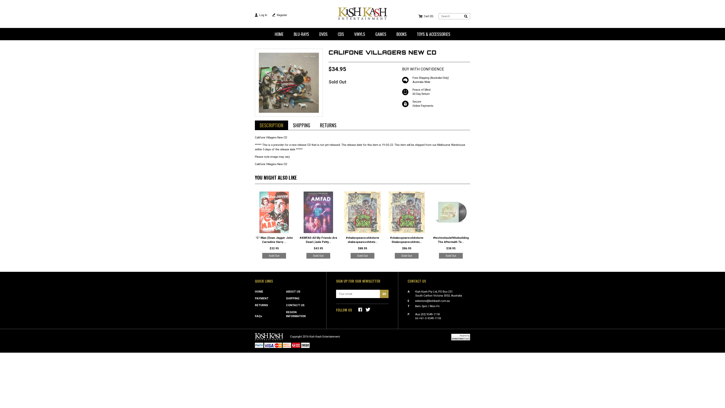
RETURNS (261, 305)
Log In (263, 15)
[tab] (271, 125)
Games (380, 34)
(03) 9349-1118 (430, 314)
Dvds (323, 34)
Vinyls (359, 34)
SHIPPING (292, 298)
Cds (341, 34)
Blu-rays (301, 34)
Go (384, 294)
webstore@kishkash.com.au (432, 301)
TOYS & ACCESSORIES (433, 34)
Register (282, 15)
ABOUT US (293, 291)
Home (279, 34)
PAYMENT (261, 298)
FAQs (258, 316)
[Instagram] (368, 309)
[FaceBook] (360, 309)
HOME (259, 291)
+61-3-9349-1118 (430, 318)
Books (401, 34)
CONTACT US (295, 305)
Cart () (428, 16)
